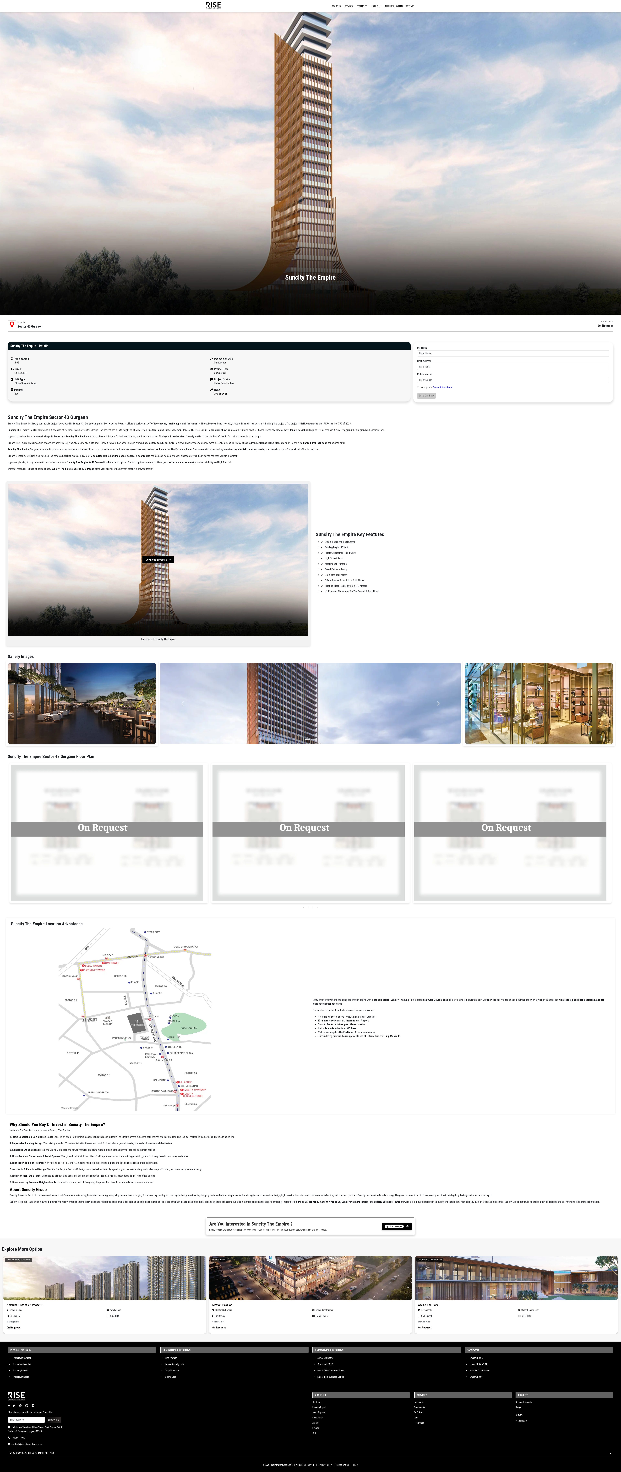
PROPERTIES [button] (362, 6)
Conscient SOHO (325, 1364)
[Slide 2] (313, 739)
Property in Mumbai (22, 1364)
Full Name (422, 347)
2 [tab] (308, 907)
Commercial (419, 1407)
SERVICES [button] (349, 6)
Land (416, 1417)
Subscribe (53, 1419)
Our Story (316, 1402)
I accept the (436, 387)
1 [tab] (303, 907)
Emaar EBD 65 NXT (478, 1364)
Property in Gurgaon (22, 1357)
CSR (314, 1433)
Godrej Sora (170, 1376)
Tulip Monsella (172, 1370)
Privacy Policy (325, 1464)
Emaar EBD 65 (476, 1357)
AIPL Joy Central (325, 1357)
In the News (521, 1420)
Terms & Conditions (443, 387)
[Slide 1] (307, 739)
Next (615, 833)
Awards (316, 1422)
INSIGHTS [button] (375, 6)
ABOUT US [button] (336, 6)
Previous (5, 833)
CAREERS (399, 6)
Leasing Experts (319, 1407)
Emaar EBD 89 (476, 1376)
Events (315, 1428)
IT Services (419, 1422)
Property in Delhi (20, 1370)
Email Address (424, 360)
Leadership (317, 1417)
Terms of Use (342, 1464)
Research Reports (524, 1402)
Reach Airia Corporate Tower (331, 1370)
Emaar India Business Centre (330, 1376)
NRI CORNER (389, 6)
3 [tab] (313, 907)
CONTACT (410, 6)
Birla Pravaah (171, 1357)
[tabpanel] (108, 833)
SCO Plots (419, 1412)
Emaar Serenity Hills (174, 1364)
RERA (356, 1464)
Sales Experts (318, 1412)
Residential (419, 1402)
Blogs (518, 1407)
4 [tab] (317, 907)
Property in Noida (21, 1376)
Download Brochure (156, 559)
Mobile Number (424, 374)
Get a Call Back (426, 395)
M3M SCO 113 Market (480, 1370)
